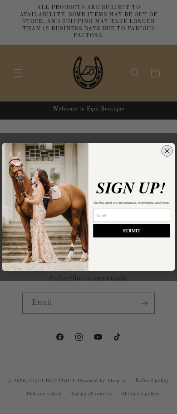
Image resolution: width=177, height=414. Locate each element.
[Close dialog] (167, 150)
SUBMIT (131, 231)
